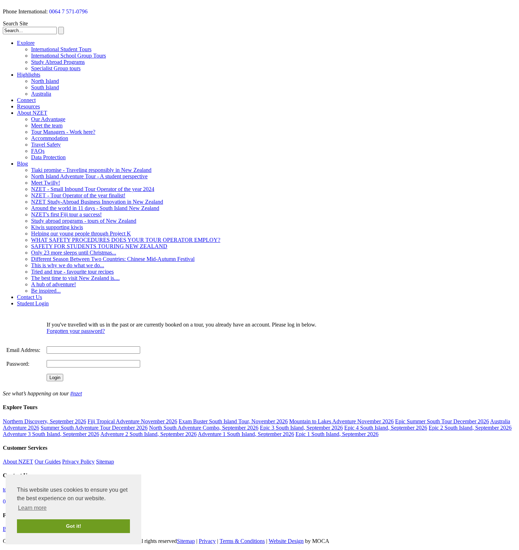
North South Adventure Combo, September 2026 (203, 428)
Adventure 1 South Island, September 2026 (246, 434)
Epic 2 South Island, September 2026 (470, 428)
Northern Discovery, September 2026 (44, 421)
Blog (22, 164)
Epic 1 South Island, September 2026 (337, 434)
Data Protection (48, 157)
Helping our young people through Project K (81, 234)
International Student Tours (61, 49)
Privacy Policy (78, 462)
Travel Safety (46, 145)
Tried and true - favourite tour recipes (72, 272)
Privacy (207, 541)
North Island (45, 81)
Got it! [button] (73, 526)
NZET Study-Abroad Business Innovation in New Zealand (97, 202)
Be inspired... (46, 291)
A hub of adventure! (53, 284)
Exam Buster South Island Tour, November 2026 (233, 421)
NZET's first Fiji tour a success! (66, 214)
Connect (26, 100)
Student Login (33, 303)
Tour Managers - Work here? (63, 132)
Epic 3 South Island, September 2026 (301, 428)
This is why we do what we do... (67, 265)
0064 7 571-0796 (68, 11)
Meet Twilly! (45, 183)
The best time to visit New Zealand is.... (75, 278)
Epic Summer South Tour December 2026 (442, 421)
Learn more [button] (32, 508)
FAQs (37, 151)
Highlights (28, 75)
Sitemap (105, 462)
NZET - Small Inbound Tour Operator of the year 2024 (92, 189)
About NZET (32, 113)
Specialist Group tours (55, 68)
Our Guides (48, 462)
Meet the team (46, 125)
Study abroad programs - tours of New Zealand (83, 221)
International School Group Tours (68, 56)
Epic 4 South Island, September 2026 (385, 428)
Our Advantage (48, 119)
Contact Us (29, 297)
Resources (28, 106)
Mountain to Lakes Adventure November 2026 (341, 421)
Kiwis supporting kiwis (57, 227)
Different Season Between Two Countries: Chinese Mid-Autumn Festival (113, 259)
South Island (45, 87)
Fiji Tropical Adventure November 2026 (132, 421)
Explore (26, 43)
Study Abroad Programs (58, 62)
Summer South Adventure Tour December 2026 (94, 428)
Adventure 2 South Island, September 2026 (148, 434)
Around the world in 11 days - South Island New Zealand (95, 208)
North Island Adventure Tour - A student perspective (89, 176)
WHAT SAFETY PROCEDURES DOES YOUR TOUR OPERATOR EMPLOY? (125, 240)
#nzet (76, 393)
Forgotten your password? (76, 331)
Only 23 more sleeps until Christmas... (73, 253)
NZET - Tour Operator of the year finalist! (78, 195)
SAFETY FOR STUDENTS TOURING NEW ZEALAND (99, 246)
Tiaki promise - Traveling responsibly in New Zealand (91, 170)
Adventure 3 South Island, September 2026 (51, 434)
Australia (41, 94)
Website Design (286, 541)
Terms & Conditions (242, 541)
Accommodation (49, 138)
